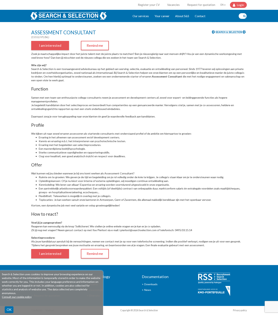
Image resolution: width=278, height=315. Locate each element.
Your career (162, 16)
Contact (200, 16)
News (147, 289)
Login (240, 5)
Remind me (95, 45)
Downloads (151, 284)
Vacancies (173, 4)
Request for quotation (201, 4)
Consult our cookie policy (17, 296)
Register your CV (149, 4)
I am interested (50, 45)
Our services (141, 16)
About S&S (182, 16)
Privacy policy (240, 310)
